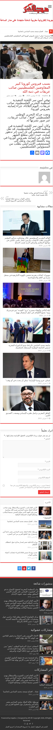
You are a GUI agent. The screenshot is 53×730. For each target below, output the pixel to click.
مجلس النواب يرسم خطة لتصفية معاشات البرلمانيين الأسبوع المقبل (18, 199)
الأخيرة (48, 502)
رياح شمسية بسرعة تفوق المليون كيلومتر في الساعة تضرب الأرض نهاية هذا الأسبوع (21, 659)
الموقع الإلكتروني (44, 477)
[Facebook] (33, 568)
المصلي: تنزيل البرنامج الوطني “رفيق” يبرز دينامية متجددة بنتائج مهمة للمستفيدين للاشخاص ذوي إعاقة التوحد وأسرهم (21, 648)
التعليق (47, 439)
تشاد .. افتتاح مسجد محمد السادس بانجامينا (33, 31)
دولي (41, 36)
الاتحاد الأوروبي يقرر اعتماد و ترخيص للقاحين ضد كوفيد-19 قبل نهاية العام (20, 637)
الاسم (47, 461)
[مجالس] (26, 8)
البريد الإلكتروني (44, 469)
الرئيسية (48, 36)
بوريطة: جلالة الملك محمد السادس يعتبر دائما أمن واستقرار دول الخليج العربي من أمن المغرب (21, 704)
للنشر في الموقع (42, 727)
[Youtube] (24, 568)
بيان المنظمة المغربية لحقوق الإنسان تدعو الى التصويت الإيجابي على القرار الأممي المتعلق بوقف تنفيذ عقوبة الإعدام (21, 591)
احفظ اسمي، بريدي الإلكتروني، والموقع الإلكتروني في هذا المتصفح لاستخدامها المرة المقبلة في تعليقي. (30, 486)
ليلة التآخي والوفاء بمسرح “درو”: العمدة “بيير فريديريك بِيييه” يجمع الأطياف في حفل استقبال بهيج (28, 311)
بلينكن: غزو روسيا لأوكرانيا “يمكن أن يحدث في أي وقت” (28, 380)
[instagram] (19, 568)
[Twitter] (29, 568)
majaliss (45, 96)
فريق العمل (9, 727)
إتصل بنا (31, 727)
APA (29, 718)
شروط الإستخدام (21, 727)
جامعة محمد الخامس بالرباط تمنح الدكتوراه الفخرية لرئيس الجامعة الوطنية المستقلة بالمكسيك (29, 346)
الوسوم (48, 518)
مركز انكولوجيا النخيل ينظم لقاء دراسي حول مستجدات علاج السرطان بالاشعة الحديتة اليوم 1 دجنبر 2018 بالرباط (20, 619)
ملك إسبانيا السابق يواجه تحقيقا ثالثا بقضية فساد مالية (36, 193)
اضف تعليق (10, 96)
